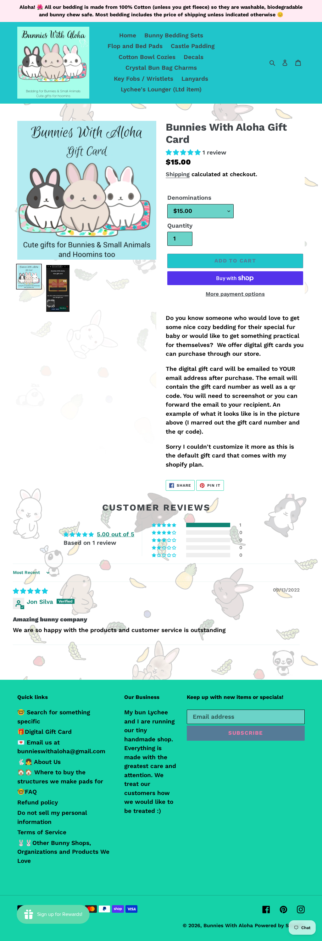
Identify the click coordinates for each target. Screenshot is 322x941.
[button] (184, 152)
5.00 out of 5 (115, 534)
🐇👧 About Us (39, 761)
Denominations (189, 197)
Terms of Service (41, 832)
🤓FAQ (27, 791)
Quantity (179, 225)
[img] (30, 591)
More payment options (235, 294)
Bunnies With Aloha (228, 925)
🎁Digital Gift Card (44, 731)
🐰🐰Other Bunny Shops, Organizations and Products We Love (63, 851)
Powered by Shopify (280, 925)
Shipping (178, 174)
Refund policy (37, 802)
